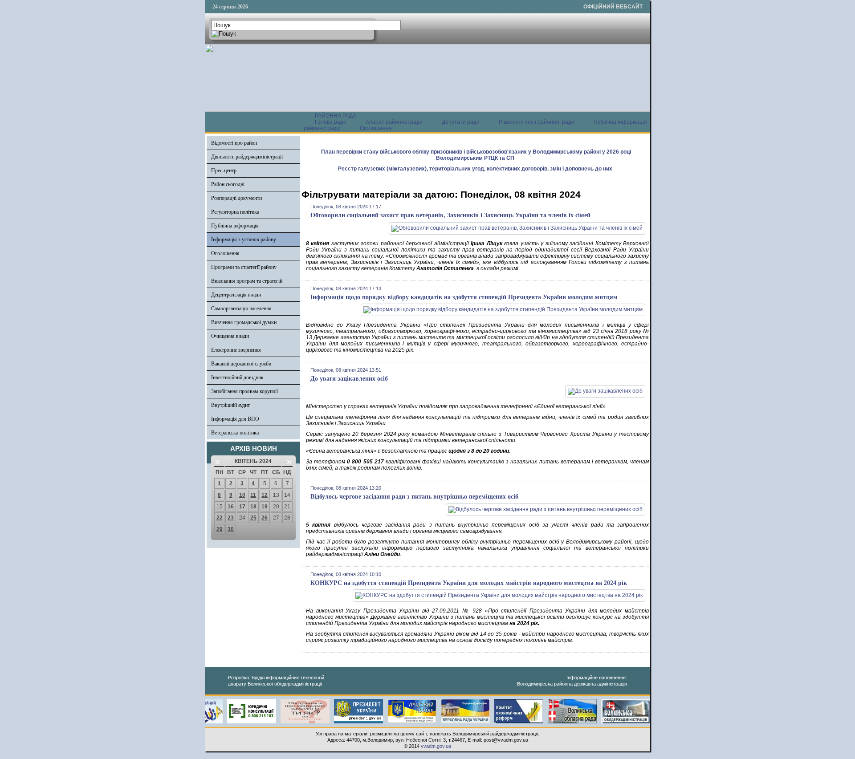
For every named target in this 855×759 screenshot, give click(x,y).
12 (264, 495)
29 (219, 529)
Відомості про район (234, 143)
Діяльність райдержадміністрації (247, 157)
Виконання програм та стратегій (246, 281)
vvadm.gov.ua (436, 746)
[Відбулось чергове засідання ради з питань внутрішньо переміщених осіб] (545, 509)
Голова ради (330, 122)
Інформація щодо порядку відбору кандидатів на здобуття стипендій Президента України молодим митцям (464, 297)
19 (264, 506)
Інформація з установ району (243, 239)
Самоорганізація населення (241, 308)
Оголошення (376, 128)
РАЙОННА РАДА (335, 116)
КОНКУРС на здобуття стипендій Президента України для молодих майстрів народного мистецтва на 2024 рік (468, 583)
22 (219, 518)
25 (253, 518)
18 (253, 506)
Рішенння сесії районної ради (536, 122)
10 (242, 495)
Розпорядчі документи (236, 198)
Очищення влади (230, 336)
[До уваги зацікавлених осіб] (605, 391)
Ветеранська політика (235, 433)
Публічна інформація (235, 226)
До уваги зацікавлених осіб (349, 378)
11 (253, 495)
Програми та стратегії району (244, 267)
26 (264, 518)
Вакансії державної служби (241, 364)
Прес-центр (223, 170)
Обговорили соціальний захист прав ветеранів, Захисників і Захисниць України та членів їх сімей (450, 215)
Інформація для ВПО (235, 419)
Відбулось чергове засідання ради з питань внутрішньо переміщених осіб (414, 496)
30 (231, 529)
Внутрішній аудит (230, 405)
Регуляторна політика (235, 212)
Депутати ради (461, 122)
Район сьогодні (227, 184)
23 (231, 518)
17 (242, 506)
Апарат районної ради (394, 122)
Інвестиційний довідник (237, 377)
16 (231, 506)
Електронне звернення (236, 350)
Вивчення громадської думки (244, 322)
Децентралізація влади (236, 295)
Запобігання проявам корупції (244, 391)
